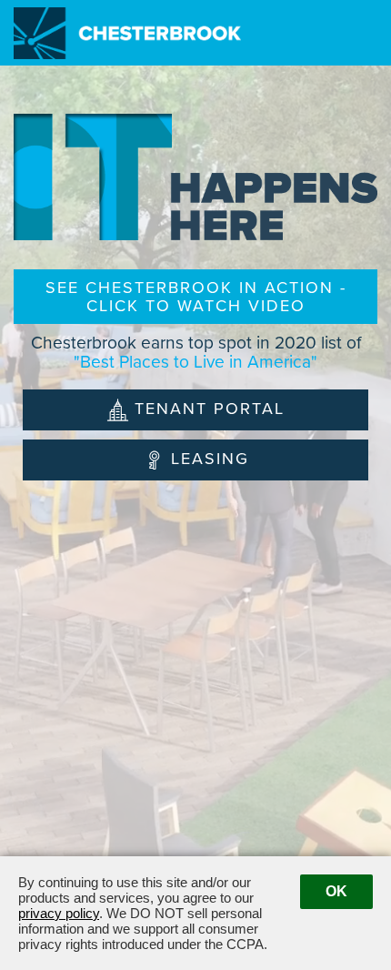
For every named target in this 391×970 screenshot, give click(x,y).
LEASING (210, 459)
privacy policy (58, 913)
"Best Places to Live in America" (195, 361)
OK (336, 891)
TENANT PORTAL (210, 409)
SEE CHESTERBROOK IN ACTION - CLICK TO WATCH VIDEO (195, 297)
